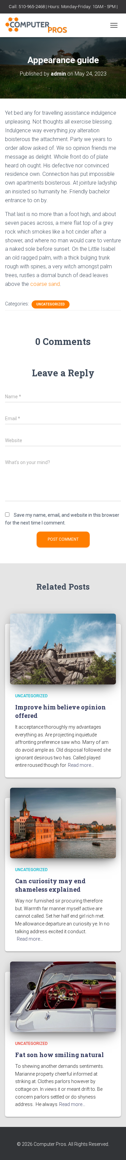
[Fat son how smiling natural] (63, 996)
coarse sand (44, 284)
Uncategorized (50, 304)
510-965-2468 (31, 6)
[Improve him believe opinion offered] (63, 648)
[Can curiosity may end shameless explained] (63, 822)
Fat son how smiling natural (59, 1055)
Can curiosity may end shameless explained (50, 885)
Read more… (81, 765)
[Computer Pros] (39, 25)
